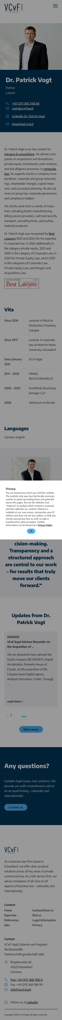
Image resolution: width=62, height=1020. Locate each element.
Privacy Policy (45, 525)
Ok (31, 531)
